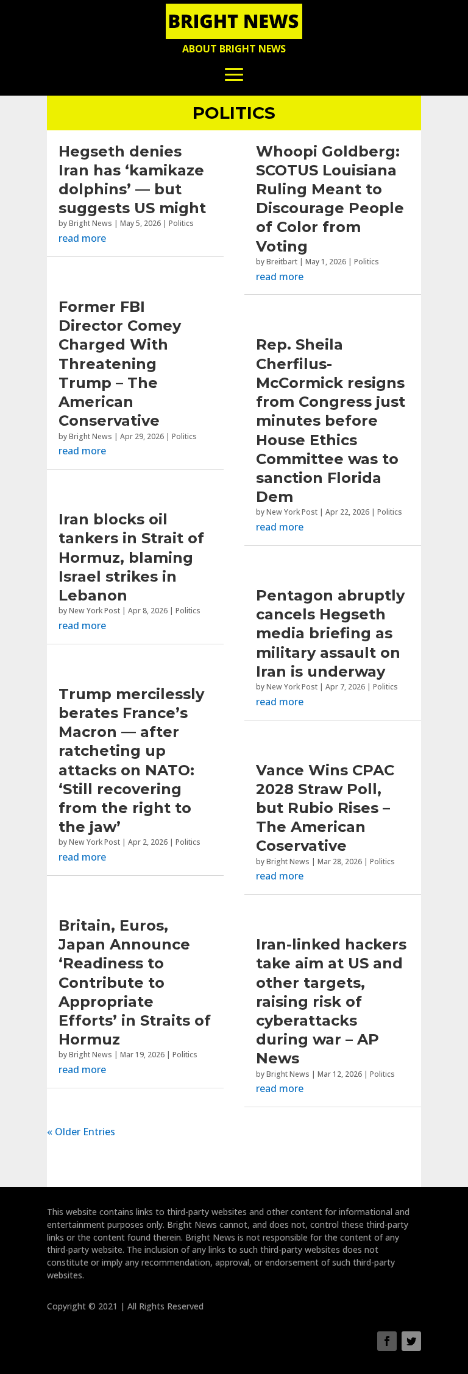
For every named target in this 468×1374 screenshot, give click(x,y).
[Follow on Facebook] (387, 1341)
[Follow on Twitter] (411, 1341)
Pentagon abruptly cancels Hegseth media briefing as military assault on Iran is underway (330, 633)
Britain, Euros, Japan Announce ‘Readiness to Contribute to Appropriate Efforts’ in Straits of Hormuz (134, 982)
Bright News (90, 223)
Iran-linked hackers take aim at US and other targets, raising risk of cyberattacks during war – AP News (331, 1001)
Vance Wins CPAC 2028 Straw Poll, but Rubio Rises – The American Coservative (325, 808)
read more (82, 238)
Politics (181, 223)
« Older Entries (81, 1131)
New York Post (94, 610)
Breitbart (281, 261)
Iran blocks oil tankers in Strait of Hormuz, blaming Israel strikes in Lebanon (131, 557)
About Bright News (234, 48)
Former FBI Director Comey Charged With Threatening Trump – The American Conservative (119, 363)
